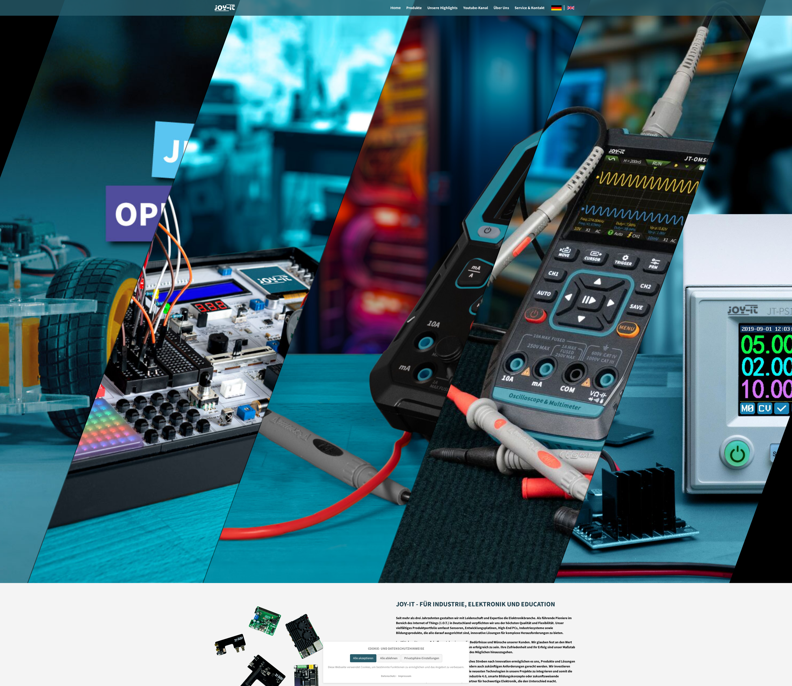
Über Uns (501, 8)
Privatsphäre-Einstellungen (421, 658)
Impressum (404, 676)
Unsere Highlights (442, 8)
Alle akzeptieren (363, 658)
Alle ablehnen (388, 658)
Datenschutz (388, 676)
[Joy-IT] (224, 7)
